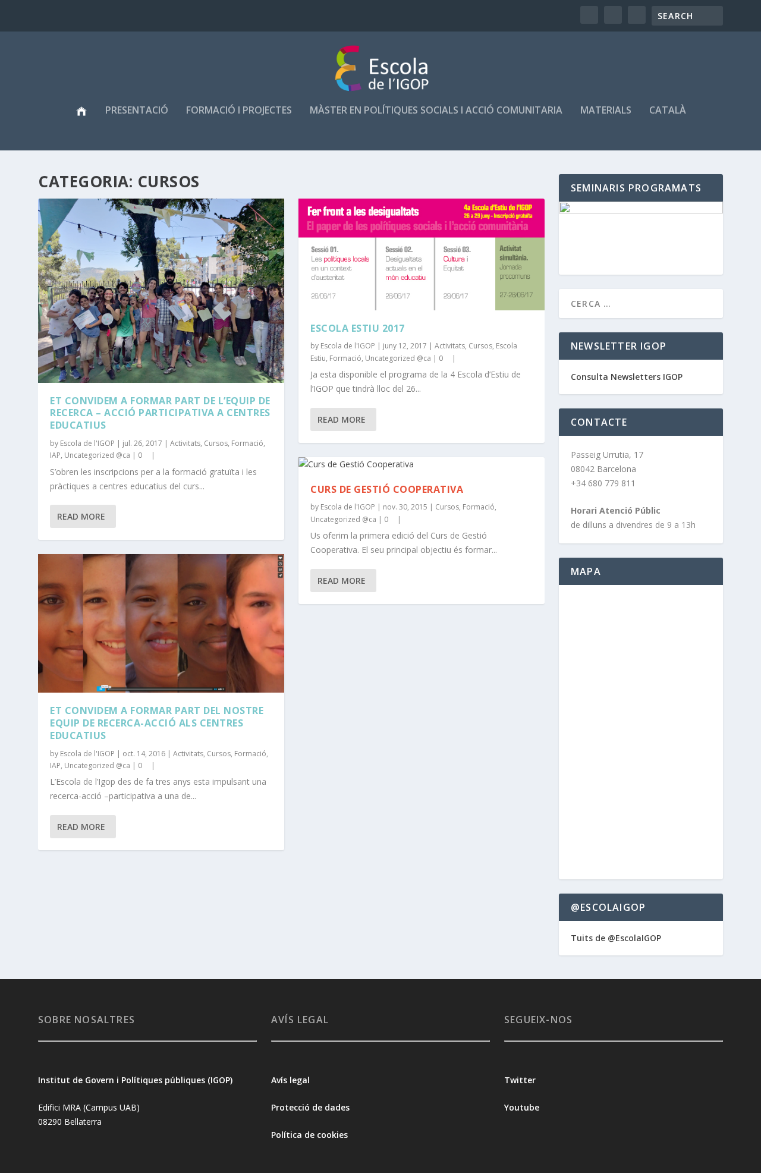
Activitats (185, 443)
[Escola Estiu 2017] (421, 254)
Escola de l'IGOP (87, 443)
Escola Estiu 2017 (357, 328)
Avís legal (290, 1080)
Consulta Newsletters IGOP (627, 376)
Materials (605, 111)
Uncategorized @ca (97, 455)
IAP (55, 455)
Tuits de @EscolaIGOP (616, 938)
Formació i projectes (239, 111)
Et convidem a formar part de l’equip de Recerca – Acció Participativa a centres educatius (160, 413)
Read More (81, 516)
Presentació (136, 111)
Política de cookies (309, 1134)
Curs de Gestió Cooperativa (386, 489)
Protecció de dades (310, 1107)
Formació (247, 443)
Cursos (216, 443)
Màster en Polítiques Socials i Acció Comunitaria (436, 111)
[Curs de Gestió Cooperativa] (421, 464)
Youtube (523, 1107)
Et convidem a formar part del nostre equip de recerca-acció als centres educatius (156, 723)
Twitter (520, 1080)
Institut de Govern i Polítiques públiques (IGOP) (135, 1080)
